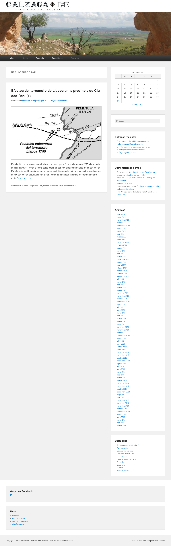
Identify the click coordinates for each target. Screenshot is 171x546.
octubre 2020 (122, 333)
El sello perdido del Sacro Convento (131, 150)
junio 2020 (121, 344)
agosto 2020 (121, 338)
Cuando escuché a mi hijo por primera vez (133, 141)
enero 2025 (121, 240)
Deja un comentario (59, 101)
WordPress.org (18, 524)
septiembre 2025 (123, 226)
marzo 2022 (121, 288)
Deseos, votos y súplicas (127, 459)
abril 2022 (120, 285)
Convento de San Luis (125, 454)
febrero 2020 (122, 347)
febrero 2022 (122, 290)
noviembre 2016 (123, 406)
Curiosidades (57, 58)
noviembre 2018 (123, 386)
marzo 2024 (121, 257)
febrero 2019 (122, 380)
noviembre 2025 (123, 220)
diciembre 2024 (123, 242)
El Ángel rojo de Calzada (126, 153)
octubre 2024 (122, 245)
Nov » (141, 105)
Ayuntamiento (122, 448)
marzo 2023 (121, 265)
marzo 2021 (121, 319)
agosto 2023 (121, 262)
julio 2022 (120, 279)
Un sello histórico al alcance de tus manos (133, 147)
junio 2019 (121, 369)
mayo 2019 (121, 372)
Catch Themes (159, 541)
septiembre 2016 (123, 412)
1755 (40, 186)
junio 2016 (121, 417)
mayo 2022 (121, 282)
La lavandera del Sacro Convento (130, 144)
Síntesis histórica (123, 471)
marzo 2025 (121, 237)
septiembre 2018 (123, 392)
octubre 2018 (122, 389)
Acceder (15, 516)
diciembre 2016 (123, 403)
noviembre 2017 (123, 400)
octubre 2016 (122, 409)
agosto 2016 (121, 414)
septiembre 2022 (123, 276)
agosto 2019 (121, 364)
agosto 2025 (121, 228)
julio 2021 (120, 307)
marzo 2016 (121, 426)
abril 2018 (120, 397)
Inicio (12, 58)
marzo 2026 (121, 214)
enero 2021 (121, 324)
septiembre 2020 (123, 336)
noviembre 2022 (123, 271)
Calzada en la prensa (125, 451)
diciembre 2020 (123, 327)
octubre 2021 (122, 299)
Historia (25, 58)
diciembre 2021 (123, 293)
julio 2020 (120, 341)
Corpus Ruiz (43, 101)
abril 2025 (120, 234)
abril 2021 (120, 316)
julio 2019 (120, 366)
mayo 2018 (121, 395)
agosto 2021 (121, 304)
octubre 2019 (122, 358)
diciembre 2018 (123, 383)
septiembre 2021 (123, 302)
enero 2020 (121, 350)
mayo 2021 (121, 313)
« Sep (134, 105)
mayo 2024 (121, 251)
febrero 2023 (122, 268)
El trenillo (120, 462)
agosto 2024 (121, 248)
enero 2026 (121, 217)
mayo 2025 (121, 231)
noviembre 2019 (123, 355)
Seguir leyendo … (25, 178)
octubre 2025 (122, 223)
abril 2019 (120, 375)
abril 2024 (120, 254)
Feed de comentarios (20, 521)
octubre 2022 (122, 274)
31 (118, 101)
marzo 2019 (121, 378)
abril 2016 (120, 423)
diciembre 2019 (123, 352)
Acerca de (75, 58)
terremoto (54, 186)
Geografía (40, 58)
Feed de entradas (19, 518)
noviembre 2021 (123, 296)
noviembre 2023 (123, 259)
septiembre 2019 (123, 361)
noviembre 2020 (123, 330)
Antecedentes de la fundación (128, 445)
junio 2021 (121, 310)
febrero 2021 (122, 321)
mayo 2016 (121, 420)
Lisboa (46, 186)
